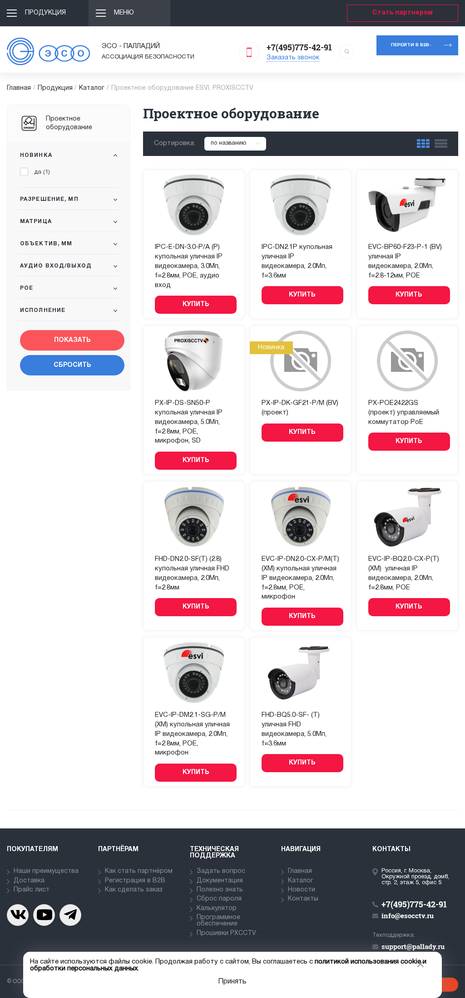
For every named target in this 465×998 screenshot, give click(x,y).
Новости (301, 890)
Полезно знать (220, 890)
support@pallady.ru (413, 946)
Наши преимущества (46, 871)
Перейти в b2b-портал (411, 49)
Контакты (303, 899)
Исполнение (42, 310)
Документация (220, 881)
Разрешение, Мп (49, 199)
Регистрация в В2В (135, 881)
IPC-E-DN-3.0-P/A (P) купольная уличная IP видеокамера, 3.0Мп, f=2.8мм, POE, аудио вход (189, 266)
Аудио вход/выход (56, 265)
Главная (19, 88)
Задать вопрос (221, 871)
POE (26, 288)
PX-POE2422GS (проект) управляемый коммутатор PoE (403, 412)
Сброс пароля (219, 899)
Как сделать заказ (134, 890)
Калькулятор (217, 908)
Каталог (91, 88)
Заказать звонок (293, 58)
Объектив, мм (46, 243)
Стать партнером (402, 13)
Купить (196, 304)
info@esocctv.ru (407, 915)
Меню (124, 13)
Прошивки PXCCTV (226, 933)
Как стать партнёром (139, 871)
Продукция (45, 13)
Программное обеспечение (218, 921)
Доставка (29, 881)
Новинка (36, 155)
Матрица (36, 221)
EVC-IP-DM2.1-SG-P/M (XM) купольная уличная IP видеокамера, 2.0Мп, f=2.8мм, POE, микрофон (192, 734)
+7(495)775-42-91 (299, 47)
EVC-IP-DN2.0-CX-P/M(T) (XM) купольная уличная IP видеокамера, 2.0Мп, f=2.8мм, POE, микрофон (300, 578)
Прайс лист (31, 890)
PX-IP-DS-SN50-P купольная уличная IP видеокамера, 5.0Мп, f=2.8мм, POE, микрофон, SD (189, 422)
